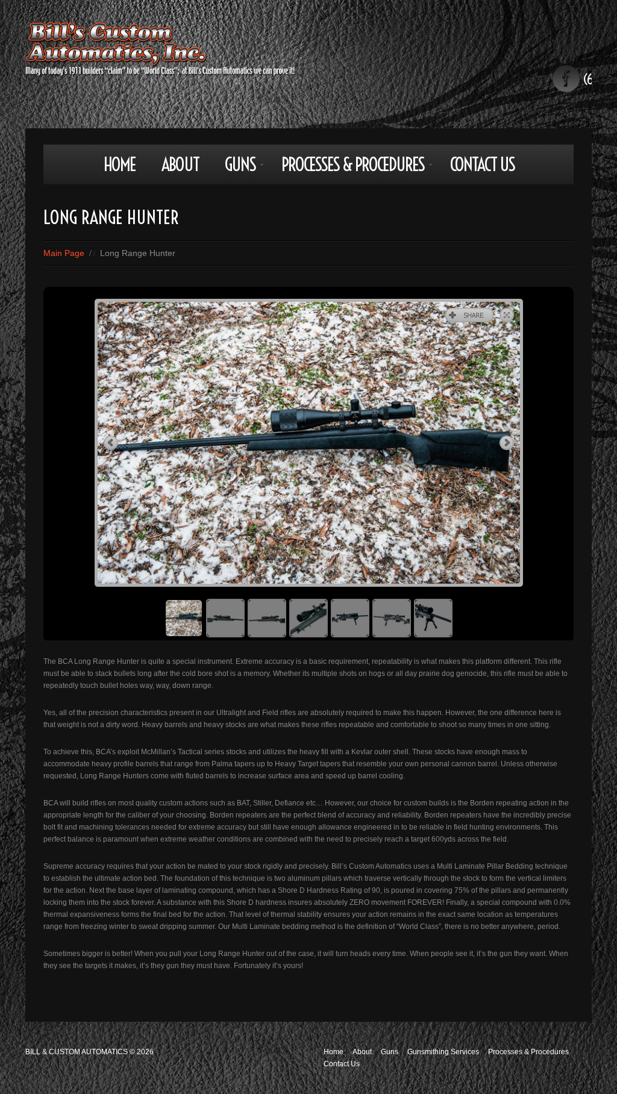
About (180, 164)
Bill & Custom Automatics (76, 1052)
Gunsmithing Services (443, 1052)
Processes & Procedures (346, 168)
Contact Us (482, 164)
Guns (234, 168)
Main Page (63, 253)
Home (120, 164)
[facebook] (566, 78)
